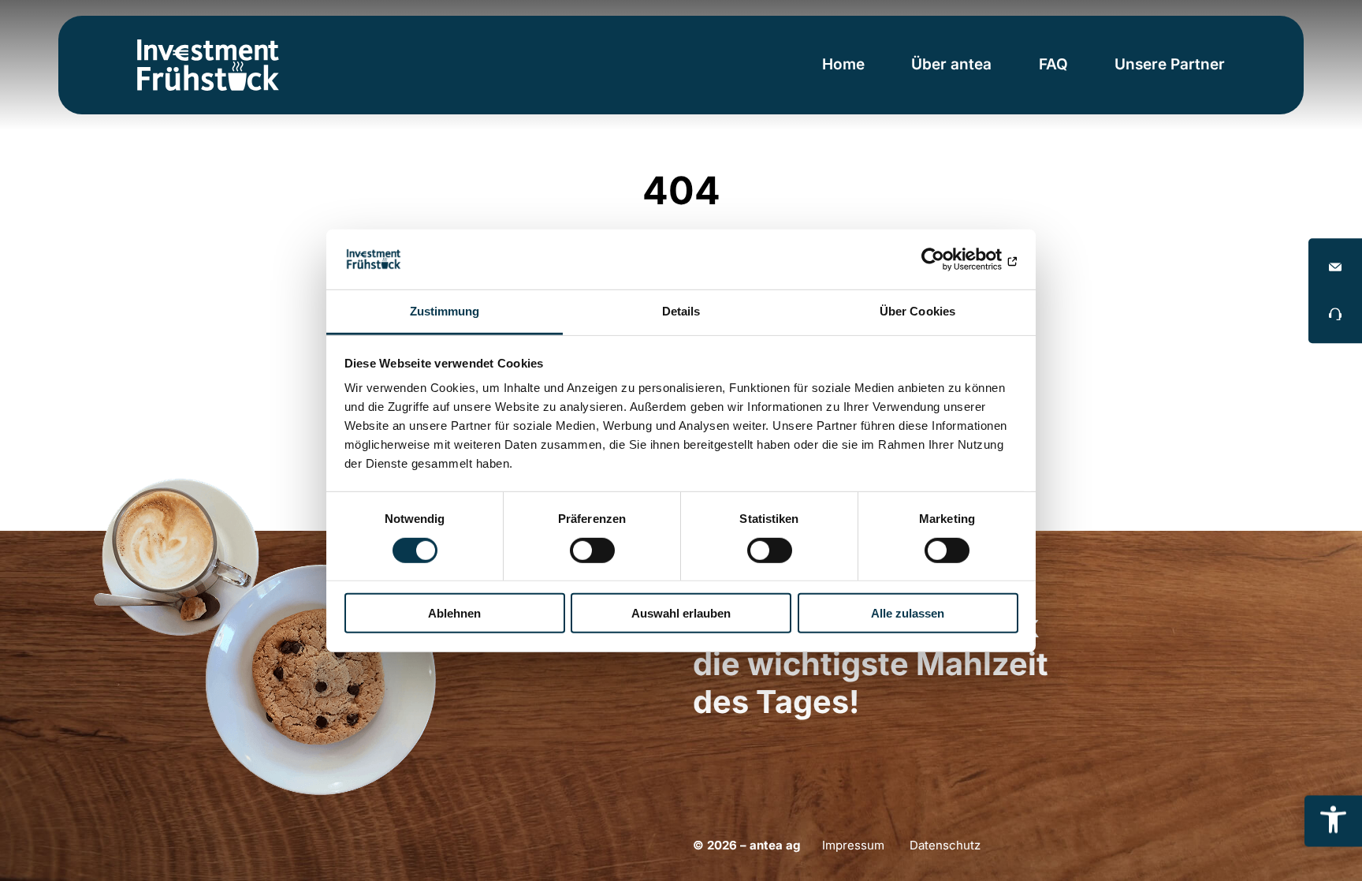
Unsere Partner (1170, 64)
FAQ (1053, 64)
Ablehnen (454, 613)
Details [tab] (681, 311)
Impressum (853, 845)
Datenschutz (945, 845)
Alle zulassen (907, 613)
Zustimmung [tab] (445, 311)
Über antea (951, 64)
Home (843, 64)
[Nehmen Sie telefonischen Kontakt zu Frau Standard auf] (1335, 313)
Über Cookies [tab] (917, 311)
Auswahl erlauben (681, 613)
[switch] (592, 549)
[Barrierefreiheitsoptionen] (1333, 820)
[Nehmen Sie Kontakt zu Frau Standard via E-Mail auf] (1335, 267)
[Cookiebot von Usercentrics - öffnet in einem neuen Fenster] (949, 259)
